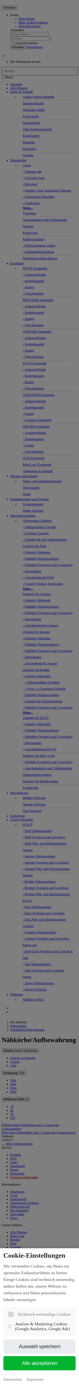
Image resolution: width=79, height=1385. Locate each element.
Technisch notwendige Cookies (44, 1314)
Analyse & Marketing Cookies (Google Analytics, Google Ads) (42, 1326)
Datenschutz (12, 1379)
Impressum (35, 1379)
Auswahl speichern (39, 1346)
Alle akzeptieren (39, 1363)
